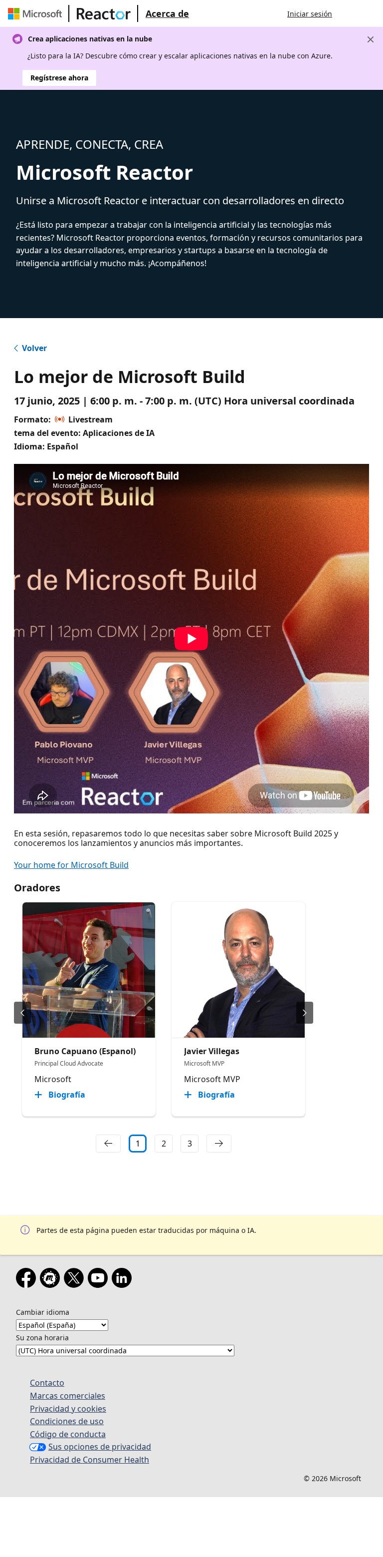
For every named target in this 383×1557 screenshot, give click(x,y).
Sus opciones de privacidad (99, 1446)
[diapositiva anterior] (22, 1013)
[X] (76, 1280)
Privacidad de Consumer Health (89, 1459)
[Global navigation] (349, 13)
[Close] (371, 39)
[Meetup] (52, 1280)
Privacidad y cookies (68, 1408)
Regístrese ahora (59, 77)
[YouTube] (100, 1280)
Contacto (47, 1382)
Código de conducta (68, 1434)
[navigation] (108, 1144)
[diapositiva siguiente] (304, 1013)
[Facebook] (28, 1280)
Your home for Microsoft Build (71, 864)
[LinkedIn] (124, 1280)
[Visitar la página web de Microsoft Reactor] (104, 13)
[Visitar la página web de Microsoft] (37, 13)
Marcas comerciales (67, 1395)
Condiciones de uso (67, 1421)
